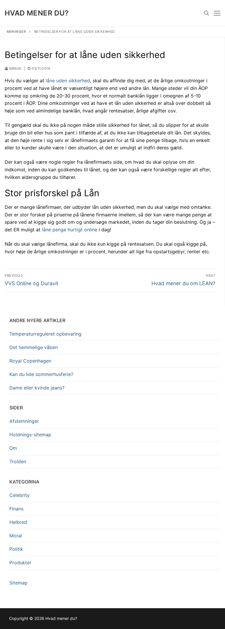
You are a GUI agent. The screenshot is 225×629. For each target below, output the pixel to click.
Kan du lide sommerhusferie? (41, 374)
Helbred (18, 522)
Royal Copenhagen (30, 361)
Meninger (16, 32)
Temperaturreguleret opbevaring (45, 334)
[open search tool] (206, 13)
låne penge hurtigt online (69, 230)
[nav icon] (217, 13)
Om (13, 448)
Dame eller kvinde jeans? (36, 388)
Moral (15, 536)
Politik (16, 549)
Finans (16, 509)
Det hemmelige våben (33, 347)
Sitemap (18, 583)
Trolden (17, 461)
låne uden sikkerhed (68, 80)
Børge (15, 68)
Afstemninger (24, 421)
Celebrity (19, 495)
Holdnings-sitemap (30, 434)
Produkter (20, 562)
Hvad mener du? (37, 13)
